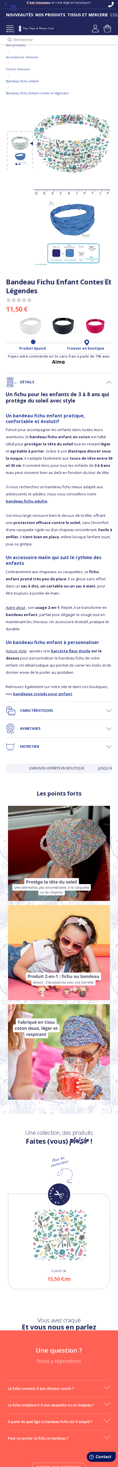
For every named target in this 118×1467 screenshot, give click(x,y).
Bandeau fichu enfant (22, 81)
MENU (10, 31)
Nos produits (15, 45)
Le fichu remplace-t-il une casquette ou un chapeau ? (51, 1405)
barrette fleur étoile (70, 650)
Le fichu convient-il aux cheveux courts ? (41, 1388)
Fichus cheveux (18, 69)
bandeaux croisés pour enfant (42, 693)
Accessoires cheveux (22, 57)
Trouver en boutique (85, 348)
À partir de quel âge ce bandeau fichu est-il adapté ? (50, 1421)
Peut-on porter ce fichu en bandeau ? (38, 1438)
